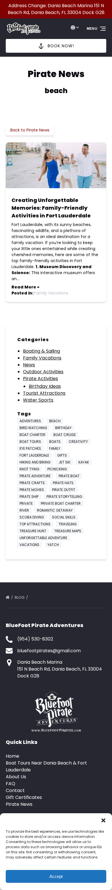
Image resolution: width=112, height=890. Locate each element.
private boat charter (61, 503)
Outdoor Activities (43, 371)
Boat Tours (30, 441)
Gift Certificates (24, 797)
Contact (15, 790)
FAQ (10, 783)
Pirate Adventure (35, 476)
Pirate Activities (40, 378)
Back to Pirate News (29, 130)
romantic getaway (55, 510)
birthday (63, 427)
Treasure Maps (67, 531)
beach (55, 421)
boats (55, 441)
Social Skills (64, 517)
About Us (16, 776)
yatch (53, 544)
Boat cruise (64, 434)
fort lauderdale (34, 455)
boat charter (32, 434)
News (29, 364)
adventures (30, 421)
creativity (78, 441)
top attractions (35, 524)
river (24, 510)
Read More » (25, 287)
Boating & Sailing (41, 351)
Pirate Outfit (63, 489)
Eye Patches (30, 448)
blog (20, 597)
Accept (56, 876)
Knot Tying (29, 469)
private (26, 503)
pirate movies (32, 489)
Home (12, 756)
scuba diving (32, 517)
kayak (83, 462)
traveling (68, 524)
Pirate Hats (63, 482)
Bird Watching (33, 427)
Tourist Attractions (44, 393)
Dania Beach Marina (39, 662)
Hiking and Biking (35, 462)
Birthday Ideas (45, 386)
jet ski (64, 462)
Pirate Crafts (32, 482)
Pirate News (19, 804)
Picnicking (57, 469)
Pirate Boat (69, 476)
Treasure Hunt (33, 531)
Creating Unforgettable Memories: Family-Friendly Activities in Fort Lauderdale (51, 208)
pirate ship (29, 496)
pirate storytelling (64, 496)
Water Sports (38, 400)
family (54, 448)
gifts (62, 455)
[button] (103, 820)
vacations (29, 544)
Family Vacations (51, 293)
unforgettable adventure (43, 537)
